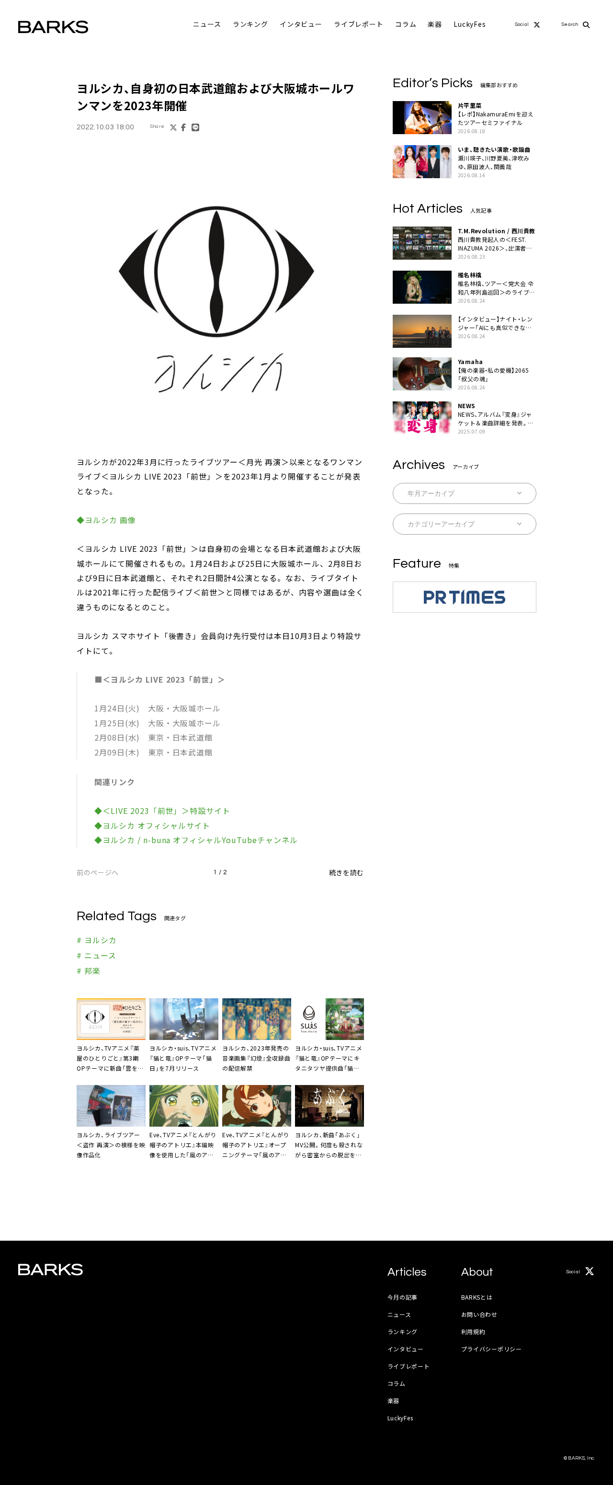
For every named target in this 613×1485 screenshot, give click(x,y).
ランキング (250, 24)
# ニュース (96, 955)
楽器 (435, 24)
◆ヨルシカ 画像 (106, 519)
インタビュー (301, 24)
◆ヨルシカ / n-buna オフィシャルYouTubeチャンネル (196, 839)
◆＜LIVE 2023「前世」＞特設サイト (162, 810)
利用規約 (473, 1331)
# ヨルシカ (97, 940)
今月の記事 (402, 1297)
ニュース (207, 24)
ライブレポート (359, 24)
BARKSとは (477, 1297)
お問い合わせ (479, 1314)
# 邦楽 (89, 970)
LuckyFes (470, 24)
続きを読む (346, 872)
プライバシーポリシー (491, 1349)
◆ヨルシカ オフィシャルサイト (152, 825)
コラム (406, 24)
